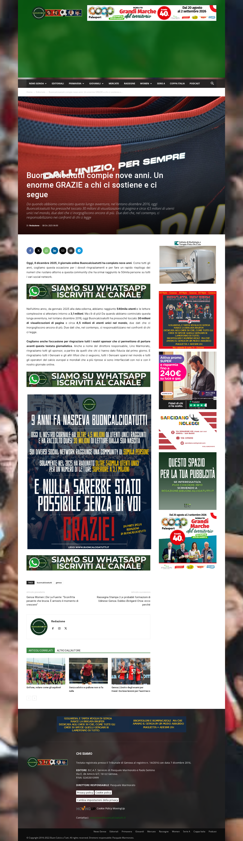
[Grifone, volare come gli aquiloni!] (46, 671)
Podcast (195, 83)
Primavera (75, 83)
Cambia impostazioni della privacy (97, 800)
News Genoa (36, 83)
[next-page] (34, 698)
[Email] (62, 250)
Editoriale (40, 92)
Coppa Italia (177, 83)
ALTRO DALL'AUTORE (69, 650)
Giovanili (95, 83)
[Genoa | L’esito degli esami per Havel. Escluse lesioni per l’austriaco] (131, 671)
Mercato (114, 83)
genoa (59, 582)
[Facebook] (30, 250)
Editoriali (58, 83)
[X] (38, 250)
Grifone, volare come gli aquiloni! (44, 687)
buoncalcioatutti (44, 582)
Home (30, 92)
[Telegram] (79, 250)
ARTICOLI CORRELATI (41, 650)
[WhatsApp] (46, 250)
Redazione (34, 225)
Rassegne (129, 83)
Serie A (161, 83)
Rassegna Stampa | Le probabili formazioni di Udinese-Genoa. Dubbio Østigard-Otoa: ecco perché (123, 601)
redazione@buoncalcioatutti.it (108, 817)
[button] (212, 84)
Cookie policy (103, 792)
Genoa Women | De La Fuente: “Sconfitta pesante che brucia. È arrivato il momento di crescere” (52, 601)
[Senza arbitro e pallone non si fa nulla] (88, 671)
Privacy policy (85, 792)
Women (144, 83)
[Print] (71, 250)
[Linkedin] (54, 250)
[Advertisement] (121, 53)
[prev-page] (29, 698)
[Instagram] (61, 629)
